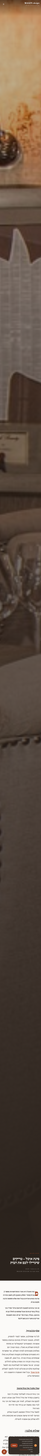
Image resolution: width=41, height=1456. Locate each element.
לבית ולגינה (34, 1253)
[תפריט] (3, 4)
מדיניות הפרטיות (23, 1449)
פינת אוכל (35, 1372)
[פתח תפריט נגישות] (4, 1451)
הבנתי (14, 1445)
